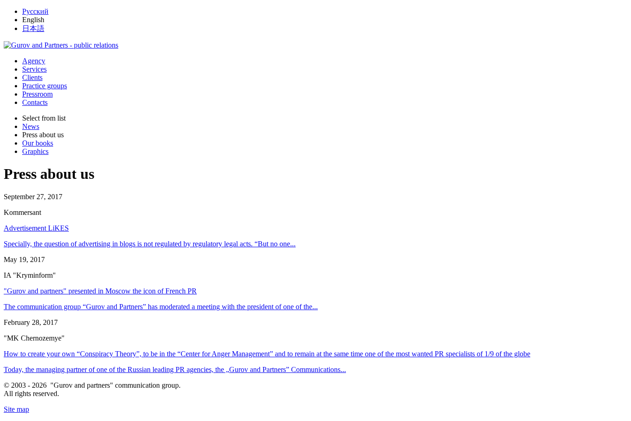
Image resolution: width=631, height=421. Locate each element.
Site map (16, 409)
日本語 (33, 28)
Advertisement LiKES (36, 228)
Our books (37, 143)
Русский (35, 11)
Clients (32, 77)
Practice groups (44, 86)
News (30, 126)
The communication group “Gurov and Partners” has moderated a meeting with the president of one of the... (161, 307)
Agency (33, 61)
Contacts (35, 102)
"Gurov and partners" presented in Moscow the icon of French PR (100, 291)
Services (34, 69)
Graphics (35, 151)
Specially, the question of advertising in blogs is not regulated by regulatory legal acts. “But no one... (150, 244)
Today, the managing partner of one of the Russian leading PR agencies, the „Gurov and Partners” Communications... (175, 369)
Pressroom (37, 94)
